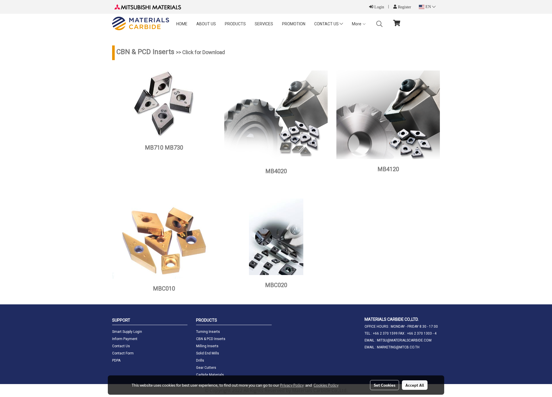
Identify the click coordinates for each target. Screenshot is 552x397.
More (357, 24)
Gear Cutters (206, 368)
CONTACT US (327, 24)
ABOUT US (206, 24)
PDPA (116, 360)
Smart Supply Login (127, 332)
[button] (379, 23)
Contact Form (123, 353)
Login (378, 7)
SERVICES (264, 24)
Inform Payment (124, 339)
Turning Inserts (208, 332)
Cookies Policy (326, 385)
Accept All (414, 385)
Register (404, 7)
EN (428, 7)
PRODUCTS (235, 24)
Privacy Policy (292, 385)
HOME (181, 24)
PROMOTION (293, 24)
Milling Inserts (207, 346)
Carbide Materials (210, 375)
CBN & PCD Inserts (210, 339)
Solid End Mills (207, 353)
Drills (200, 360)
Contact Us (121, 346)
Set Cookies (384, 385)
